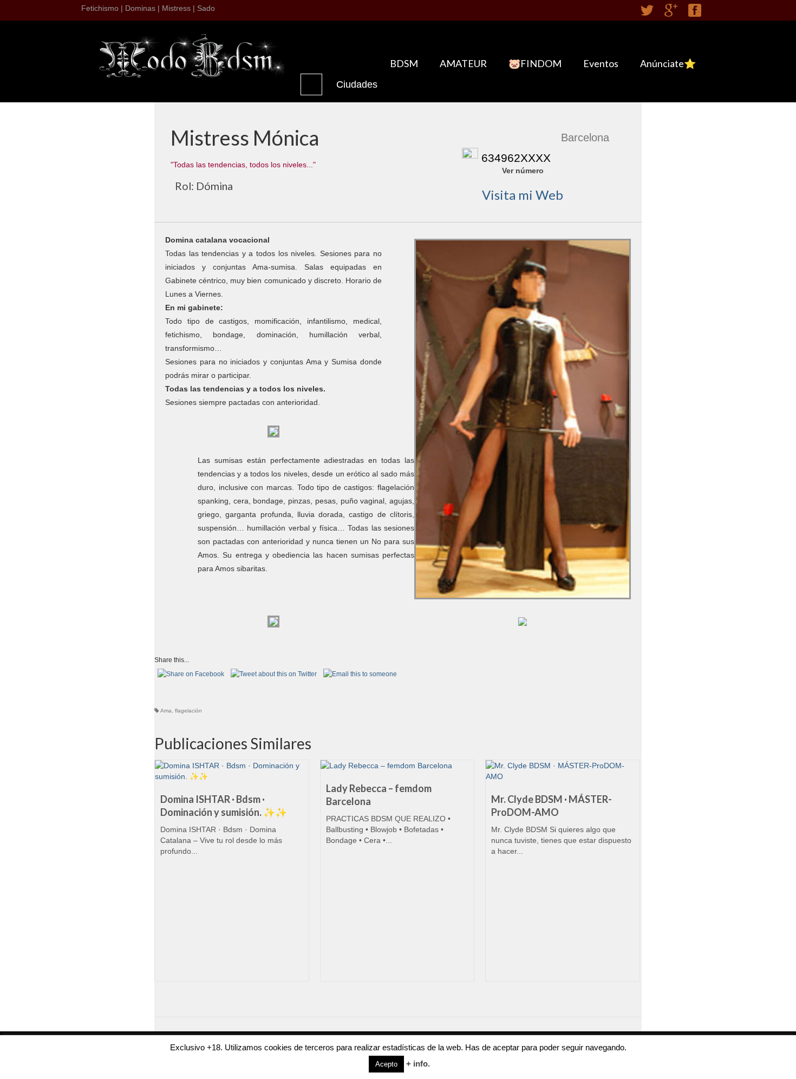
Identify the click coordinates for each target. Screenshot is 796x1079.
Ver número (523, 170)
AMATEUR (463, 63)
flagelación (188, 711)
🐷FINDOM (535, 63)
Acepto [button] (386, 1064)
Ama (166, 711)
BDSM (404, 63)
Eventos (600, 63)
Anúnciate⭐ (668, 63)
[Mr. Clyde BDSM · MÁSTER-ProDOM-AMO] (563, 771)
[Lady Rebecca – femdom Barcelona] (397, 765)
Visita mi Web (522, 194)
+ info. (418, 1063)
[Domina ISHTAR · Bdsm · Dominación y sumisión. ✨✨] (232, 771)
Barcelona (585, 137)
